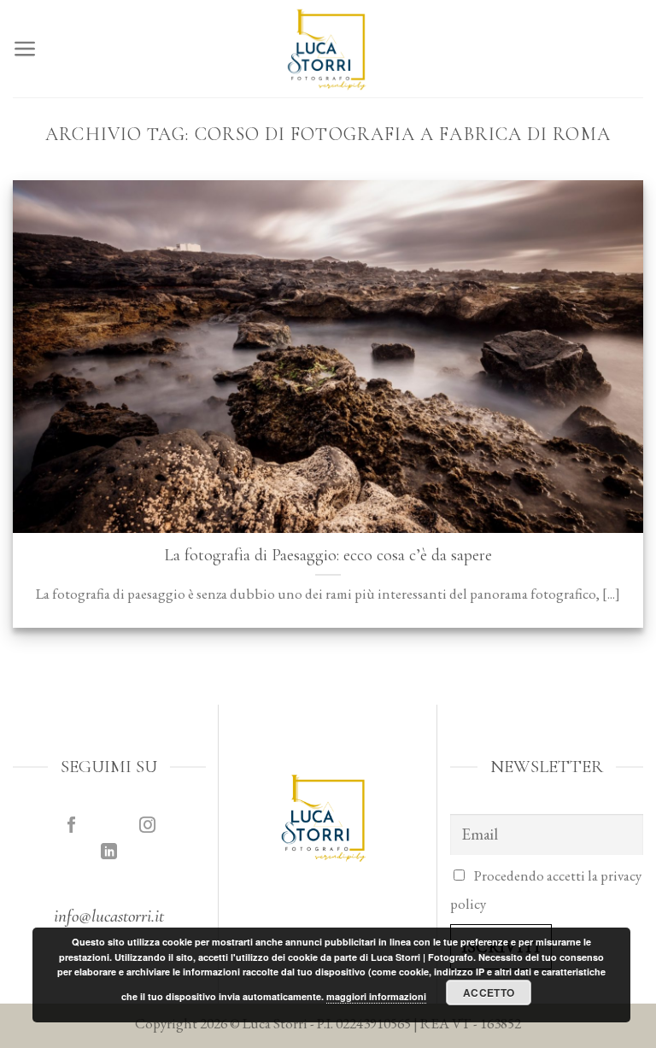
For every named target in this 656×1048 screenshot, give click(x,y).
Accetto (489, 992)
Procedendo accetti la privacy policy (545, 889)
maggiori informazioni (376, 996)
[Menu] (25, 49)
